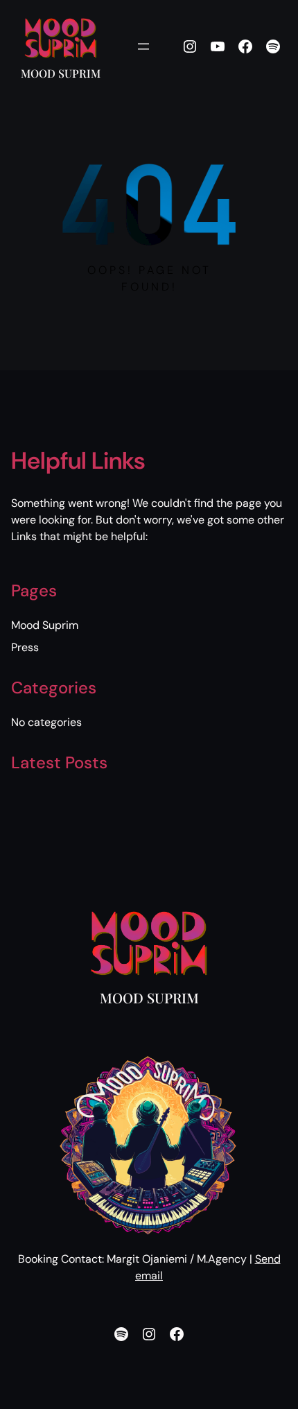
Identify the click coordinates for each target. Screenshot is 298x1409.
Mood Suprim (60, 73)
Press (25, 647)
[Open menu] (143, 46)
